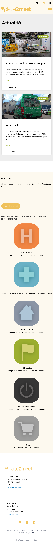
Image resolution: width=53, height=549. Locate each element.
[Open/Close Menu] (50, 9)
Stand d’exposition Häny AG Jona (26, 63)
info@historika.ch (14, 487)
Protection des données (26, 540)
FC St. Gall (12, 125)
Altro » (8, 80)
